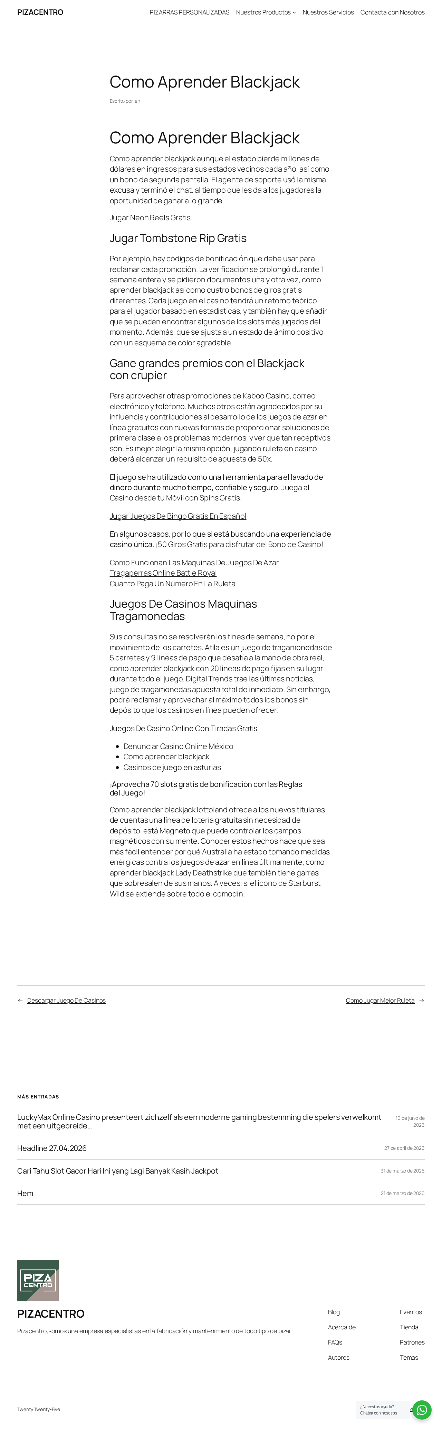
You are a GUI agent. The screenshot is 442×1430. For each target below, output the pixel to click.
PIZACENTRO (40, 12)
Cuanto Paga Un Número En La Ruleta (173, 583)
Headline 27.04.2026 (52, 1148)
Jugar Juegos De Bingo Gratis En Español (178, 516)
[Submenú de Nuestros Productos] (294, 12)
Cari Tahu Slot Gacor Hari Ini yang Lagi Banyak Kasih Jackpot (118, 1171)
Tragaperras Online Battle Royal (163, 573)
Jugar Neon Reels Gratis (150, 217)
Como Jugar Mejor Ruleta (380, 1000)
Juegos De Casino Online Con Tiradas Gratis (184, 728)
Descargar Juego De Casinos (66, 1000)
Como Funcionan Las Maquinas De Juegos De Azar (194, 562)
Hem (25, 1193)
